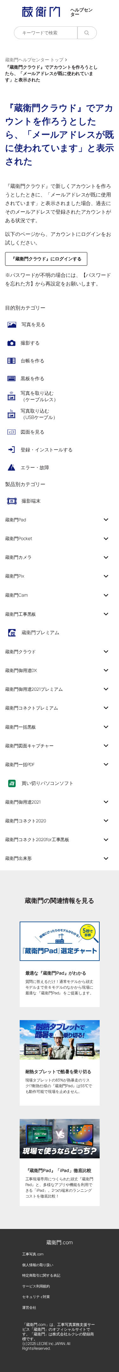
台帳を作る (32, 360)
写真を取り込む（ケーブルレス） (39, 396)
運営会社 (29, 1307)
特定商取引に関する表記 (41, 1275)
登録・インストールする (47, 449)
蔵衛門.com (59, 1242)
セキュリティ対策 (36, 1296)
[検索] (87, 32)
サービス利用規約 (36, 1286)
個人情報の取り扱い (37, 1264)
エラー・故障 (35, 467)
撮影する (30, 343)
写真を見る (33, 324)
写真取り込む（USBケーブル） (39, 414)
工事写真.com (32, 1254)
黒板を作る (32, 378)
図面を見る (32, 432)
